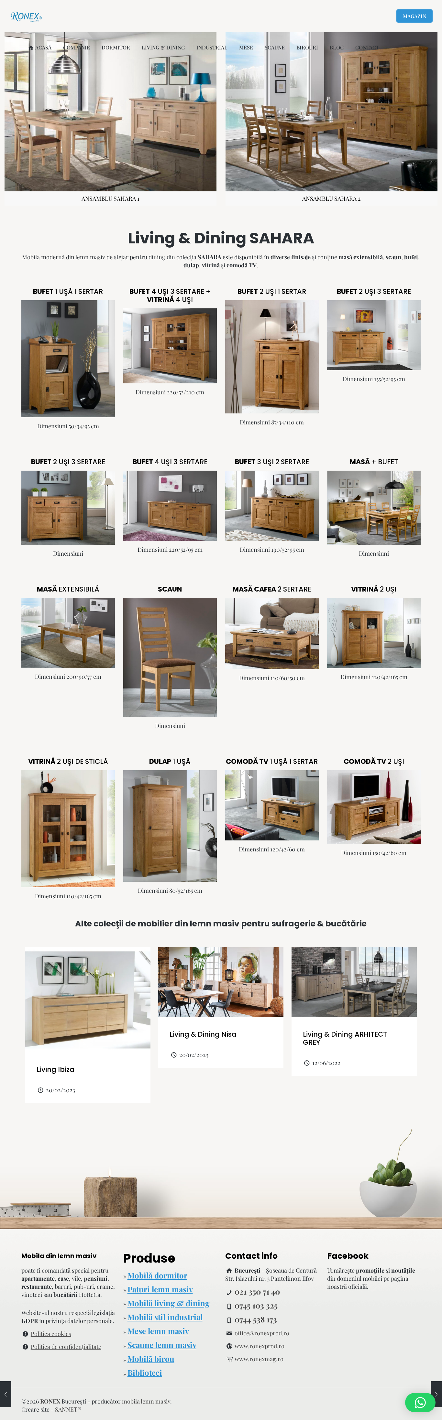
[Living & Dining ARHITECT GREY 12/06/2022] (5, 1394)
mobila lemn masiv (146, 1401)
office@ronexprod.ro (262, 1333)
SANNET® (68, 1409)
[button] (420, 1402)
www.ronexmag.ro (259, 1359)
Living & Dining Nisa (203, 1034)
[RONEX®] (26, 16)
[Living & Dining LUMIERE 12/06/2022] (436, 1394)
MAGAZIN (414, 16)
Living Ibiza (55, 1069)
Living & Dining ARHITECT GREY (345, 1038)
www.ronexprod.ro (259, 1346)
